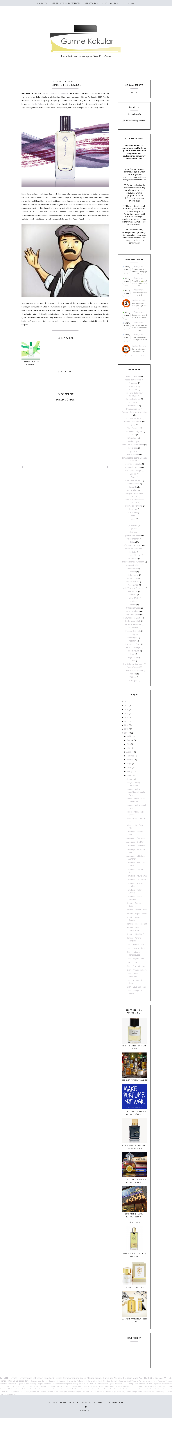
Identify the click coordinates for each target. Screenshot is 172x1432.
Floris (133, 477)
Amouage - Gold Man (135, 845)
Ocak (128, 779)
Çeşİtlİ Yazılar (110, 3)
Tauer (133, 660)
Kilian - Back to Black (135, 948)
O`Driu (133, 604)
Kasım (129, 740)
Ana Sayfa (42, 3)
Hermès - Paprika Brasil (136, 913)
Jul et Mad (133, 532)
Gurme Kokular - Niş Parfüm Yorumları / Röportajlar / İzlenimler (89, 1403)
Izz (133, 522)
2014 (126, 733)
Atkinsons (133, 389)
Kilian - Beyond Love (135, 958)
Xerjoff (133, 673)
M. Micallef (133, 558)
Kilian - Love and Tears (136, 987)
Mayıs (129, 763)
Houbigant (132, 509)
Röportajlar (91, 3)
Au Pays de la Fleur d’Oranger (26, 1384)
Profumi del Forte (133, 644)
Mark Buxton (133, 568)
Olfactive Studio (133, 608)
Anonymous (139, 266)
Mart (128, 771)
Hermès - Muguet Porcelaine (31, 363)
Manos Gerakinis (133, 565)
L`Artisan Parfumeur (133, 545)
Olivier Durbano (133, 611)
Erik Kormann (133, 454)
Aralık (129, 736)
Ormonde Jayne (133, 614)
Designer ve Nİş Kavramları (66, 3)
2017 (126, 721)
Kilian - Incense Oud (135, 944)
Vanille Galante (38, 104)
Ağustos (130, 752)
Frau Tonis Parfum (133, 480)
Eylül (128, 748)
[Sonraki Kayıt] (23, 467)
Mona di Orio (133, 578)
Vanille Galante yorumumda (55, 93)
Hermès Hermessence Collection (26, 1377)
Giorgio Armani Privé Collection (110, 1386)
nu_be (133, 601)
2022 (126, 701)
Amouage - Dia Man (135, 842)
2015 (126, 729)
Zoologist (133, 680)
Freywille (133, 487)
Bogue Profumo (133, 399)
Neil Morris (133, 591)
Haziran (130, 759)
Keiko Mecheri (133, 538)
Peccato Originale (133, 631)
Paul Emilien (133, 627)
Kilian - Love (131, 962)
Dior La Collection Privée (133, 444)
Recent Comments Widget (139, 356)
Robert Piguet (133, 650)
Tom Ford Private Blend (133, 670)
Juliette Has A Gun (133, 535)
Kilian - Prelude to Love (136, 970)
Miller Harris (133, 575)
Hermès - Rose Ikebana (136, 923)
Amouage (133, 383)
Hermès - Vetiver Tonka (136, 909)
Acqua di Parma (133, 376)
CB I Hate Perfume (133, 418)
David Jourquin (133, 441)
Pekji (133, 634)
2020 (126, 709)
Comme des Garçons (133, 431)
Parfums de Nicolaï (133, 624)
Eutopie (133, 474)
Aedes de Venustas (133, 379)
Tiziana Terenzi (133, 667)
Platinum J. (133, 641)
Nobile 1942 (133, 598)
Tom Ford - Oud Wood (136, 879)
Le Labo (133, 552)
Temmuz (130, 755)
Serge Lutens (133, 657)
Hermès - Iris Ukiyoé (135, 934)
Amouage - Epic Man (135, 838)
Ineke (133, 515)
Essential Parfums (133, 467)
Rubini (133, 654)
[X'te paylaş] (62, 372)
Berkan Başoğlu (139, 300)
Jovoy (133, 529)
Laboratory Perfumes (133, 548)
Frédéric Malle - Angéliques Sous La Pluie (135, 792)
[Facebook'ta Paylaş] (66, 372)
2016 (126, 725)
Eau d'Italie (133, 448)
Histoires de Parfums (133, 506)
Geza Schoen (133, 490)
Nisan (129, 767)
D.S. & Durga (133, 438)
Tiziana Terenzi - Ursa (134, 1288)
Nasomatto (133, 585)
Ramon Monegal (133, 647)
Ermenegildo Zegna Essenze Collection (14, 1386)
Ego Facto (133, 451)
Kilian (132, 542)
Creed (133, 434)
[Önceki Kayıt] (108, 467)
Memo (133, 571)
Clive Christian (133, 428)
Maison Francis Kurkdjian (133, 561)
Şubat (129, 775)
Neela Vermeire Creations (133, 588)
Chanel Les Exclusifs (133, 421)
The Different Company (133, 664)
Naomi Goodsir (133, 581)
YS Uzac (133, 677)
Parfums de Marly (133, 621)
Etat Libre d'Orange (133, 470)
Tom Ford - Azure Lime (136, 875)
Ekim (128, 744)
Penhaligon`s (133, 637)
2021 (126, 705)
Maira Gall (86, 1411)
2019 (126, 713)
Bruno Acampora (133, 409)
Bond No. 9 (133, 405)
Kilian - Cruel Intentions (136, 966)
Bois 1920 (133, 402)
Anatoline (133, 386)
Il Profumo (133, 512)
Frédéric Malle (133, 483)
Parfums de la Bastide (133, 618)
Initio (133, 519)
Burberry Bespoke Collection (134, 412)
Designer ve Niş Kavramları (134, 1080)
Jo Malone (133, 525)
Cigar (133, 425)
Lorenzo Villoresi (133, 555)
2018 (126, 717)
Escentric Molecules (133, 464)
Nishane (133, 594)
